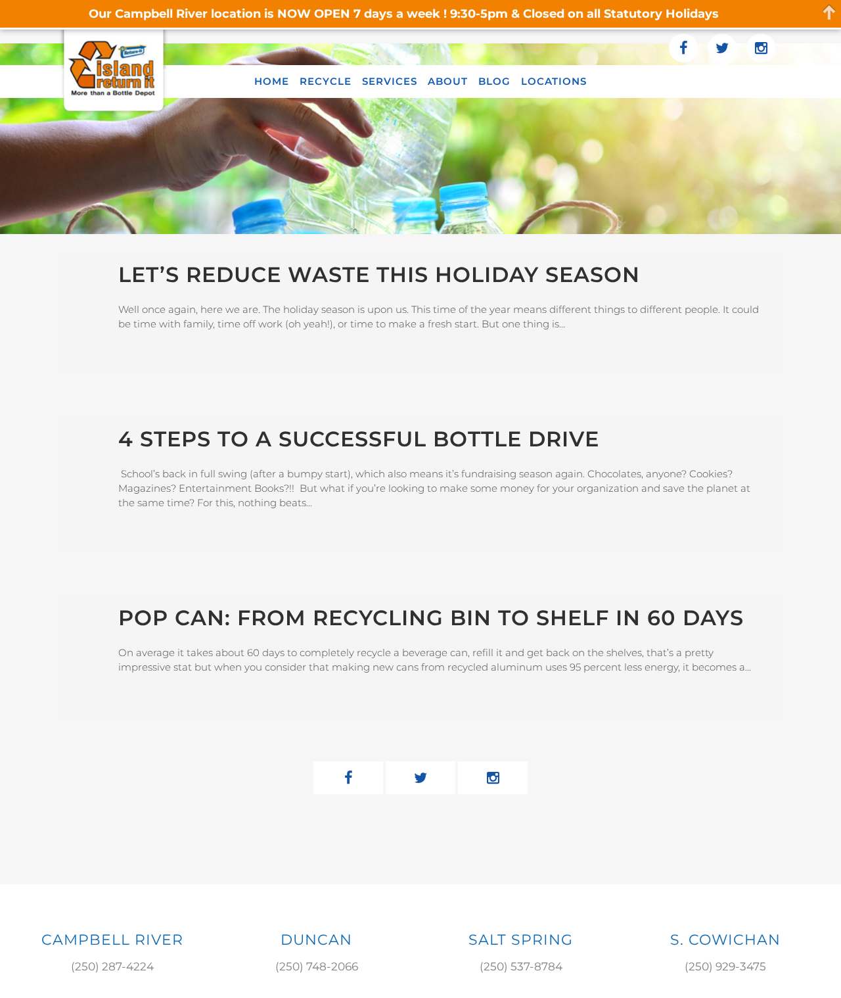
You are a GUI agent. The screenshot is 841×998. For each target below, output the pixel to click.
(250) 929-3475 (725, 966)
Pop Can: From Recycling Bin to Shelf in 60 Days (431, 617)
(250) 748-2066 (316, 966)
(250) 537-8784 (521, 966)
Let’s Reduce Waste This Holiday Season (379, 274)
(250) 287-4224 (112, 966)
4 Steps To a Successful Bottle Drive (358, 439)
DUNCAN (316, 940)
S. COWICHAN (725, 940)
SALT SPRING (520, 940)
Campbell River (112, 940)
